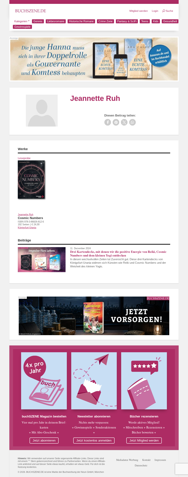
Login (155, 10)
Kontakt (146, 460)
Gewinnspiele (22, 26)
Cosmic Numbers (30, 218)
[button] (107, 122)
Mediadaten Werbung (127, 460)
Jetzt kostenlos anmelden (93, 440)
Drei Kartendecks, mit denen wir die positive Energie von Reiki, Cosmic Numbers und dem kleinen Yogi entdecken (118, 253)
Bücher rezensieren (144, 416)
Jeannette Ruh (25, 214)
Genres (37, 21)
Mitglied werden (138, 10)
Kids (155, 21)
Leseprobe (24, 158)
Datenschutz (141, 465)
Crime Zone (105, 21)
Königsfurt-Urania (27, 227)
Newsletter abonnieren (93, 416)
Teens (144, 21)
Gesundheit (170, 21)
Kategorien (20, 21)
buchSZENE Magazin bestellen (44, 416)
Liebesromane (55, 21)
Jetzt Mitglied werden (144, 440)
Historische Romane (81, 21)
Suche (169, 10)
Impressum (160, 460)
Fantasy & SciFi (126, 21)
